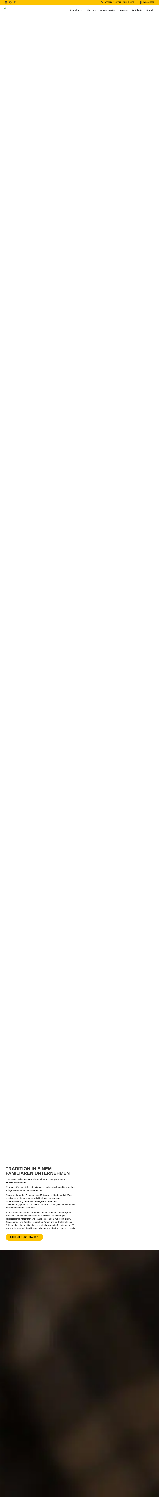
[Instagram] (10, 2)
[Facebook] (6, 2)
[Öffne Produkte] (81, 10)
